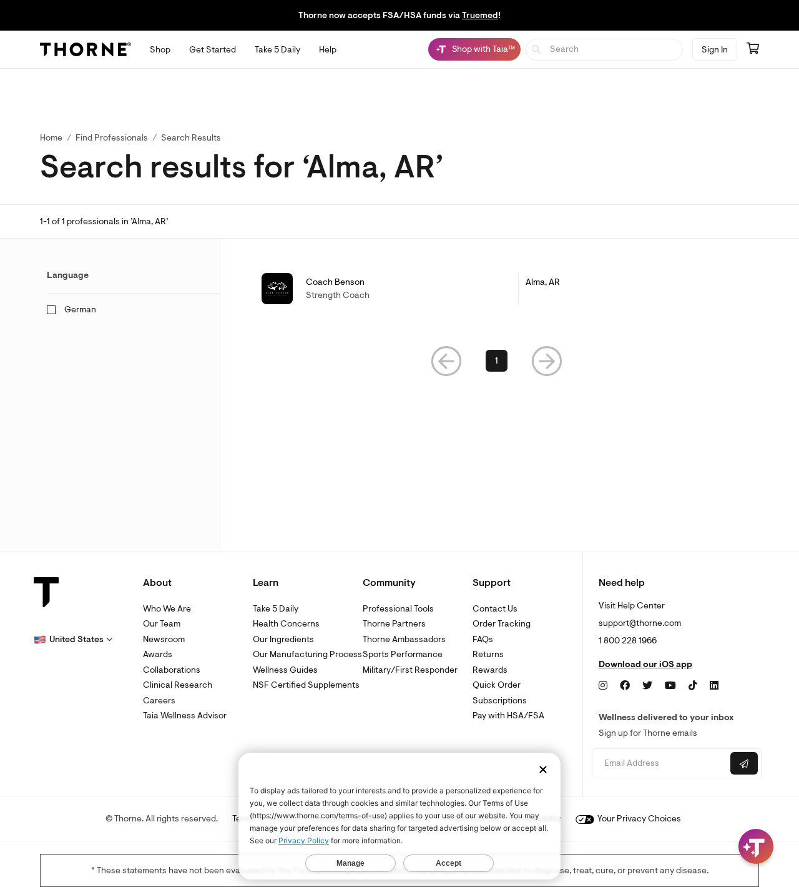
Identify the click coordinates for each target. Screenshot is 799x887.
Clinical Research (177, 685)
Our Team (161, 623)
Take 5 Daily (275, 608)
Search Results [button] (191, 137)
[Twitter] (647, 686)
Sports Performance (403, 654)
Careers (159, 700)
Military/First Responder (410, 670)
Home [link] (51, 137)
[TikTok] (693, 686)
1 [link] (496, 360)
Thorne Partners (394, 623)
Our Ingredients (283, 639)
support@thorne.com (640, 623)
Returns (488, 654)
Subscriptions (500, 700)
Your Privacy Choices (638, 818)
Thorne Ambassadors (404, 639)
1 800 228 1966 (628, 640)
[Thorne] (85, 49)
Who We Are (167, 608)
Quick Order (497, 685)
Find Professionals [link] (112, 137)
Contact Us (495, 608)
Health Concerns (286, 623)
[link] (496, 289)
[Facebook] (625, 686)
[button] (446, 361)
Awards (157, 654)
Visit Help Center (632, 605)
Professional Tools (398, 608)
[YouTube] (670, 686)
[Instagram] (603, 686)
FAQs (483, 639)
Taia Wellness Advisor (185, 715)
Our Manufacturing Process (307, 654)
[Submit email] (744, 763)
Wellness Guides (285, 670)
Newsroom (164, 639)
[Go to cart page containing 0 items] (753, 49)
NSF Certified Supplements (306, 685)
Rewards (490, 670)
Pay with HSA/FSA (508, 715)
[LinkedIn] (714, 686)
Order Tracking (502, 623)
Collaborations (171, 670)
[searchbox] (605, 50)
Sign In (715, 49)
